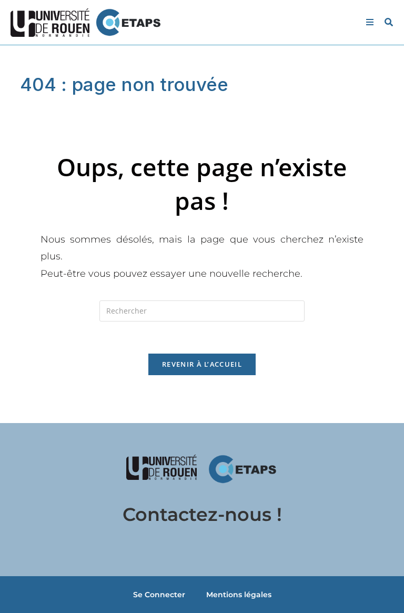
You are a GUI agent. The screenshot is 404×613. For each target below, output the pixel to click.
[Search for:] (385, 22)
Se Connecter (159, 594)
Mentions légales (238, 594)
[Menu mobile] (371, 22)
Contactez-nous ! (202, 514)
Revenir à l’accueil (202, 364)
